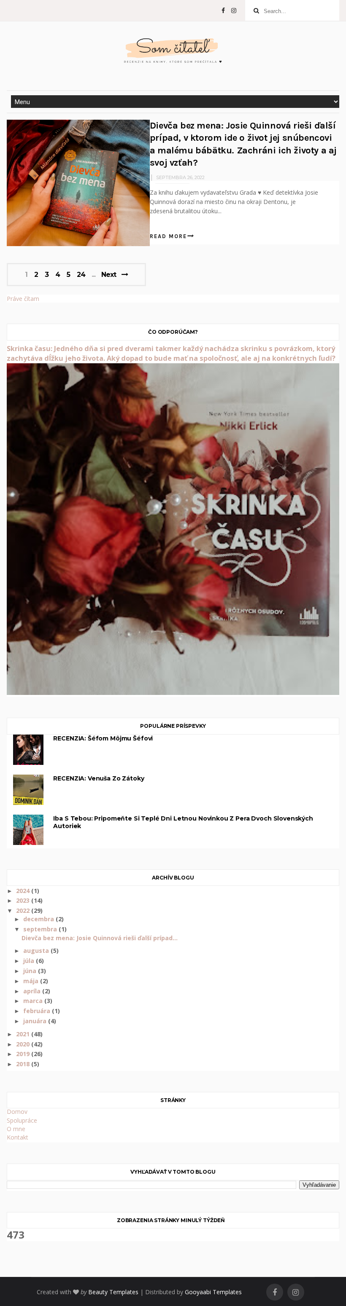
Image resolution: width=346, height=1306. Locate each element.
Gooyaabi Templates (213, 1292)
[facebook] (223, 10)
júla (29, 961)
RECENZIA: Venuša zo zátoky (98, 778)
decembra (39, 919)
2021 (23, 1034)
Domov (17, 1112)
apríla (32, 991)
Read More (168, 236)
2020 (23, 1044)
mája (31, 981)
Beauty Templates (113, 1292)
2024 (23, 891)
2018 (23, 1064)
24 (81, 274)
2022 (23, 910)
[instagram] (233, 10)
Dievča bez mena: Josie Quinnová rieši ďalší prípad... (100, 938)
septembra (41, 929)
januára (35, 1021)
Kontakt (17, 1137)
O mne (16, 1129)
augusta (37, 951)
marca (33, 1001)
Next (108, 274)
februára (37, 1011)
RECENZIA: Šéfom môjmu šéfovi (103, 738)
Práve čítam (23, 299)
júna (30, 971)
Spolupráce (22, 1120)
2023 (23, 900)
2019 (23, 1054)
